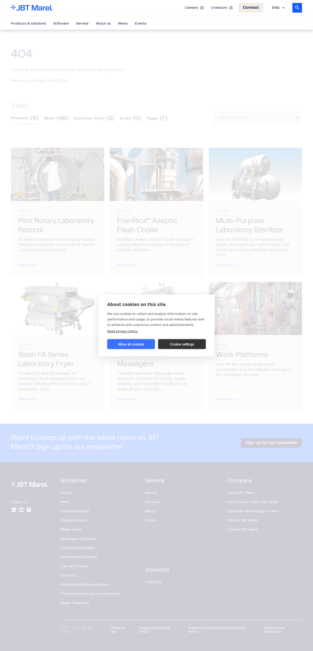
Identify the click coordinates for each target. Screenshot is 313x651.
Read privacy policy (122, 331)
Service (82, 23)
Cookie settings (182, 344)
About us (103, 23)
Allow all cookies (131, 344)
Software (61, 23)
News (123, 23)
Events (140, 23)
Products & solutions (28, 23)
